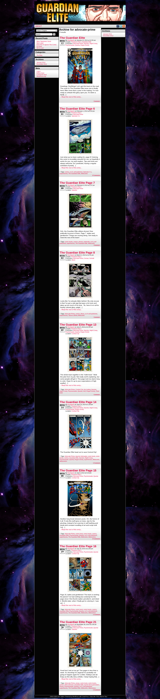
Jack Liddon (60, 696)
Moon (73, 260)
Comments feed (42, 75)
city (85, 389)
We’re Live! (40, 48)
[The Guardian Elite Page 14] (80, 449)
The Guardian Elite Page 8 (77, 252)
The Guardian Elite (72, 37)
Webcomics (63, 461)
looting (88, 389)
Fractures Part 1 (76, 42)
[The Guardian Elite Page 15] (80, 516)
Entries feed (40, 73)
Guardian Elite (86, 42)
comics (67, 172)
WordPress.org (41, 76)
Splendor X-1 (76, 116)
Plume (62, 686)
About (38, 26)
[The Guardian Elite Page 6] (80, 154)
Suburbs (74, 190)
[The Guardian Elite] (80, 83)
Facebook (117, 26)
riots (84, 391)
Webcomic (84, 173)
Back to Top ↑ (104, 696)
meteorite (87, 242)
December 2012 (42, 64)
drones (81, 242)
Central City (75, 334)
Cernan (86, 258)
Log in (39, 71)
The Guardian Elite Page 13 (78, 324)
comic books (69, 242)
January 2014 (41, 62)
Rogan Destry (84, 45)
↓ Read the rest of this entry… (71, 97)
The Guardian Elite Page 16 (78, 546)
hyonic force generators (91, 685)
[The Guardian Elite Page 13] (80, 371)
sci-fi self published (91, 314)
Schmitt (91, 258)
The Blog (39, 55)
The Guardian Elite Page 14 (78, 402)
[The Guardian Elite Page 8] (80, 298)
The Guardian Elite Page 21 (78, 622)
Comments (96, 175)
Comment (97, 101)
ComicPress (85, 696)
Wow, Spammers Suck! (44, 41)
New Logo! (40, 43)
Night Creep (93, 43)
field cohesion (69, 685)
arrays (78, 683)
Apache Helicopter (81, 456)
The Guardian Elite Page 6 (77, 108)
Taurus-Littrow (72, 315)
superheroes (64, 173)
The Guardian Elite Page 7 (77, 182)
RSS (123, 26)
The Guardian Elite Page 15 (78, 470)
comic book (91, 456)
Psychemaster (69, 45)
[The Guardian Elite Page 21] (80, 667)
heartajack (70, 40)
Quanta (77, 45)
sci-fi (71, 172)
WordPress (75, 696)
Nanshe (86, 43)
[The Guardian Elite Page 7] (80, 228)
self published (78, 172)
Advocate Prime (78, 43)
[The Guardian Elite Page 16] (80, 591)
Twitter (120, 26)
